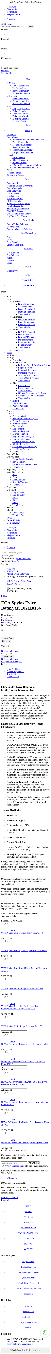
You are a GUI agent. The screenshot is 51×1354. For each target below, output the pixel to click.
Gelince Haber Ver (9, 651)
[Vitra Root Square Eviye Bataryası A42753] (5, 948)
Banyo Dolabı (28, 220)
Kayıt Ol (15, 561)
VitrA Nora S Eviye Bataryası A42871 (26, 988)
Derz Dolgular (13, 242)
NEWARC (6, 1044)
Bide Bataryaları (14, 191)
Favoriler (11, 19)
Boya (9, 240)
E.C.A (4, 596)
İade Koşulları (13, 676)
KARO (28, 1206)
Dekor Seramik (19, 111)
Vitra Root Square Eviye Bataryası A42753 (28, 950)
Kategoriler (12, 12)
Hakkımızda (28, 1294)
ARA (31, 27)
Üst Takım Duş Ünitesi (17, 216)
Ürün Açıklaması (14, 669)
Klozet (10, 155)
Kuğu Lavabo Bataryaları (18, 203)
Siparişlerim (12, 9)
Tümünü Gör (24, 314)
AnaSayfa (11, 7)
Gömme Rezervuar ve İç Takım (26, 165)
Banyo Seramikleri (20, 91)
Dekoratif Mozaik (20, 116)
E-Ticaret (18, 1350)
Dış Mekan (12, 96)
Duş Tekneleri (13, 255)
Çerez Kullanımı (28, 1278)
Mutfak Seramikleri (21, 93)
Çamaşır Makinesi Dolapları (19, 229)
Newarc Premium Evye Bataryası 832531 (30, 1044)
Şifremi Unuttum (23, 558)
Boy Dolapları (13, 227)
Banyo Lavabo (13, 137)
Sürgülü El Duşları (15, 211)
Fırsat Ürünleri (28, 280)
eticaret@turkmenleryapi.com (20, 1344)
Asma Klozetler (19, 162)
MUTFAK (28, 1244)
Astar (9, 237)
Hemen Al (6, 641)
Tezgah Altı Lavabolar (22, 150)
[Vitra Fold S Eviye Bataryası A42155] (5, 1024)
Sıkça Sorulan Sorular (28, 1322)
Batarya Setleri (13, 183)
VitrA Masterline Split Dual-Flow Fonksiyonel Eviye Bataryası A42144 (20, 1007)
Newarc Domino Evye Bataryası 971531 (29, 1142)
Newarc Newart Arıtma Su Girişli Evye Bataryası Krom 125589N (24, 1083)
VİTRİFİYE (28, 1217)
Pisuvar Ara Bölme (15, 175)
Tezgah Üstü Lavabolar (22, 152)
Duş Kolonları (13, 193)
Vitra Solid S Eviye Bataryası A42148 (26, 933)
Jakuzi (9, 258)
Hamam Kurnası (14, 173)
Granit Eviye (12, 271)
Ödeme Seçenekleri (15, 671)
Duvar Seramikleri (20, 85)
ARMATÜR (12, 571)
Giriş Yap (6, 561)
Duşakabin (28, 249)
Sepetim (28, 1328)
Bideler (10, 170)
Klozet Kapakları (20, 160)
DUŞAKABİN (28, 1238)
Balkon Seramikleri (21, 103)
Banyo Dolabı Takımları (17, 224)
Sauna (9, 263)
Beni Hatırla (10, 558)
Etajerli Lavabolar (20, 142)
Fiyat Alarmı (6, 620)
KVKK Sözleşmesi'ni (14, 1166)
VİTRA (4, 933)
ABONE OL (34, 1163)
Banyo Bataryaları (15, 188)
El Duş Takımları (14, 201)
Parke (28, 125)
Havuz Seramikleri (20, 98)
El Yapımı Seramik (20, 119)
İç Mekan (11, 83)
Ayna (28, 275)
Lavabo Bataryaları (15, 206)
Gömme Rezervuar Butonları (25, 167)
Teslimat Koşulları (28, 1267)
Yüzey (10, 106)
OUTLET (28, 1249)
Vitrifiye (28, 131)
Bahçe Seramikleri (20, 101)
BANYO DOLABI (28, 1228)
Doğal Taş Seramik (21, 108)
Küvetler (11, 260)
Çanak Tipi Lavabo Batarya (19, 214)
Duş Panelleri (13, 196)
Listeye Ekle (7, 661)
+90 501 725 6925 (9, 1197)
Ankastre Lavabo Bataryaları (20, 186)
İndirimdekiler (28, 1317)
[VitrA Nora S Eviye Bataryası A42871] (5, 986)
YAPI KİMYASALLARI (28, 1233)
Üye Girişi (11, 547)
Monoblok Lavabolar (21, 145)
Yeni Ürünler (28, 1312)
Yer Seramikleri (19, 88)
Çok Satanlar (28, 285)
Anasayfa (11, 569)
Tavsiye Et (17, 661)
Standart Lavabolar (20, 147)
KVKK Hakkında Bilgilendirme (28, 1288)
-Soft (12, 1350)
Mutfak (28, 267)
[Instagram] (12, 1178)
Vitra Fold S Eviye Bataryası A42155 (25, 1026)
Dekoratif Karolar (20, 113)
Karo (28, 79)
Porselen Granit (19, 121)
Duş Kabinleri (13, 252)
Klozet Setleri (18, 157)
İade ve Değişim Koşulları (28, 1272)
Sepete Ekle (7, 638)
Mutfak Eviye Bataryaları (18, 208)
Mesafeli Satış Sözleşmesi (28, 1283)
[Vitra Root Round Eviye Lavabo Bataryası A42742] (5, 965)
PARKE (28, 1212)
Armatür (28, 179)
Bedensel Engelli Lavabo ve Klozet (28, 139)
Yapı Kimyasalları (28, 233)
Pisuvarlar (11, 134)
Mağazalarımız (13, 14)
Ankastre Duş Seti (15, 198)
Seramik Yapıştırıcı (15, 245)
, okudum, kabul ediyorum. (26, 1166)
